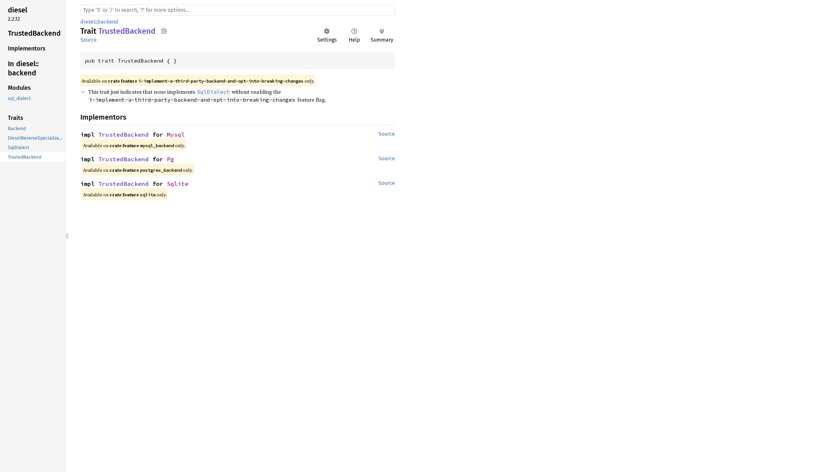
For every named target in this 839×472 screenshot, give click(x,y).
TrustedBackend (123, 134)
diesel (87, 22)
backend (108, 22)
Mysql (176, 134)
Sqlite (177, 183)
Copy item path (164, 30)
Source (88, 40)
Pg (170, 159)
